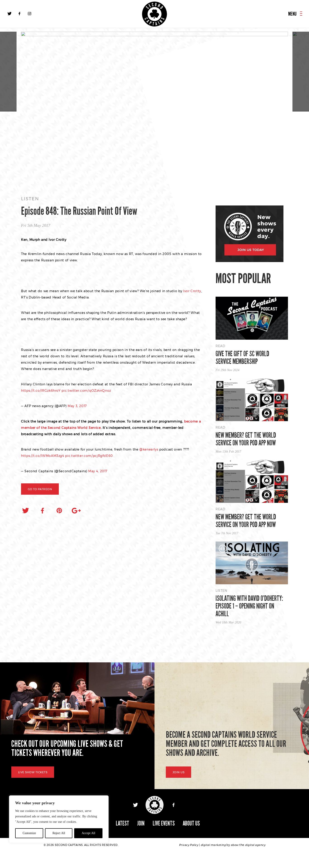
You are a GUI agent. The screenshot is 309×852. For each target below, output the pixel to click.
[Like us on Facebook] (19, 13)
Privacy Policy (188, 845)
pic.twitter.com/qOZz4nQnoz (86, 391)
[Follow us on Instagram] (29, 13)
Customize (29, 833)
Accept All (88, 833)
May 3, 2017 (77, 406)
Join (141, 823)
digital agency (255, 845)
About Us (191, 823)
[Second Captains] (154, 14)
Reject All (58, 833)
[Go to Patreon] (154, 109)
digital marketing (213, 845)
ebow (235, 845)
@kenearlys (148, 449)
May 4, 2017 (97, 471)
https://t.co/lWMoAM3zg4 (42, 456)
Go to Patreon (40, 489)
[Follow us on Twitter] (9, 13)
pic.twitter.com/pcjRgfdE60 (89, 456)
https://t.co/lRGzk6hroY (41, 391)
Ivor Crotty (192, 291)
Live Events (164, 823)
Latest (122, 823)
